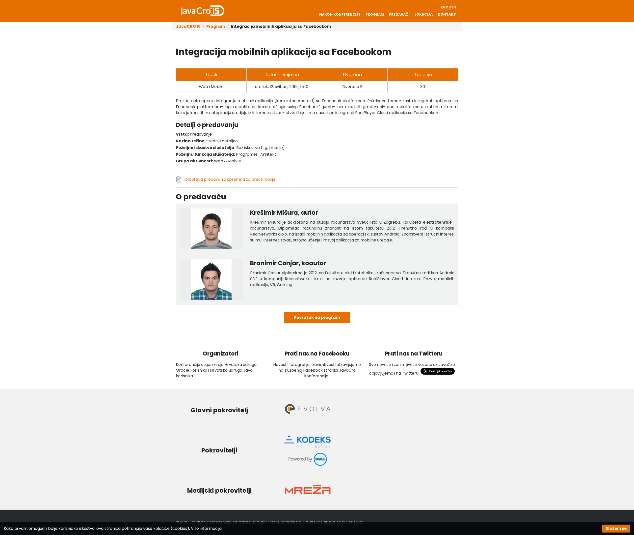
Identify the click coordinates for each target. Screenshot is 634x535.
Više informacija (206, 528)
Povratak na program (317, 317)
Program (375, 14)
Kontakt (447, 14)
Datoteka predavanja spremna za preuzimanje (229, 179)
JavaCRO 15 (202, 10)
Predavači (399, 14)
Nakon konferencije (339, 14)
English (448, 7)
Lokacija (424, 14)
